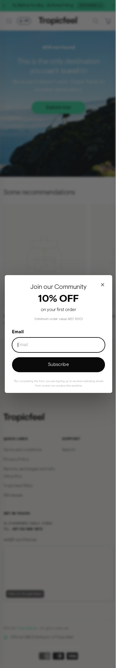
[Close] (102, 284)
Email (18, 332)
